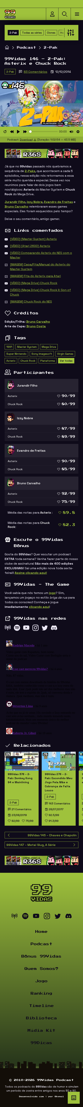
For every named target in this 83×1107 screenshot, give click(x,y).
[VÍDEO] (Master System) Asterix (33, 239)
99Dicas (41, 1042)
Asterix (10, 360)
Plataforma (47, 360)
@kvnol (59, 1096)
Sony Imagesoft (41, 353)
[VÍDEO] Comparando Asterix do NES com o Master (41, 255)
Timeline (41, 1005)
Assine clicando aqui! (31, 573)
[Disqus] (41, 687)
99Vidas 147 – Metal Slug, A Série (31, 845)
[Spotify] (17, 629)
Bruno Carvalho (38, 322)
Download (26, 139)
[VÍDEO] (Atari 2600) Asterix (30, 246)
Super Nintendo (16, 353)
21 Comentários (21, 809)
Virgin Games (65, 353)
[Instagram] (35, 629)
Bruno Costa (36, 326)
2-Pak (13, 32)
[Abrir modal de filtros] (69, 32)
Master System (27, 347)
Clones (51, 32)
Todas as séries (32, 32)
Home (41, 931)
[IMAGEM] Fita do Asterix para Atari (35, 276)
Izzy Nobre (35, 202)
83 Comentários (35, 72)
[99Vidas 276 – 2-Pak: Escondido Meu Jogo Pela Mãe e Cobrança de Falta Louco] (59, 761)
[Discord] (54, 629)
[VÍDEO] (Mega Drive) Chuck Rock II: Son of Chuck (40, 292)
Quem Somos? (41, 968)
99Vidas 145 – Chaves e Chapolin (52, 835)
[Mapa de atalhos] (74, 1098)
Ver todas (66, 360)
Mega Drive (49, 347)
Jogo (41, 981)
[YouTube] (26, 629)
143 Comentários (59, 803)
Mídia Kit (41, 1030)
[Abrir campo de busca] (64, 14)
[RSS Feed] (8, 629)
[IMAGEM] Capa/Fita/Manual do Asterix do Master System (40, 266)
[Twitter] (45, 629)
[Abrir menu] (77, 14)
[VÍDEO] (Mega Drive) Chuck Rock (33, 283)
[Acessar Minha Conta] (52, 14)
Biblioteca (41, 1018)
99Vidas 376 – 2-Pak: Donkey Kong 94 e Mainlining (20, 778)
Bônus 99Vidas (41, 956)
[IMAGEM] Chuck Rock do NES (31, 301)
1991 (9, 347)
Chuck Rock (27, 360)
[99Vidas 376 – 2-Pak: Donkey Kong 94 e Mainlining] (22, 761)
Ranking (41, 993)
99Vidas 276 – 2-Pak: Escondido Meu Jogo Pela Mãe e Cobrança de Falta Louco (58, 782)
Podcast (26, 47)
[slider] (43, 131)
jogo (52, 593)
